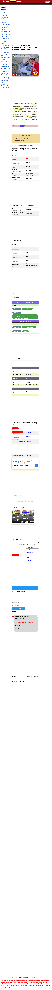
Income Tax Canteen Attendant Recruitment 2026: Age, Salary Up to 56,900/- (5, 15)
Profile (33, 3)
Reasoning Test (29, 552)
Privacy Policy (22, 977)
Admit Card (37, 1)
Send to (14, 495)
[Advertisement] (32, 15)
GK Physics (28, 557)
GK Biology (28, 560)
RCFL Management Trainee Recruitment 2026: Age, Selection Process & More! (5, 71)
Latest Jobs (23, 1)
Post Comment (18, 608)
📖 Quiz (28, 3)
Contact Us (32, 977)
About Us (27, 977)
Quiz (42, 1)
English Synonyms (30, 555)
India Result (30, 1)
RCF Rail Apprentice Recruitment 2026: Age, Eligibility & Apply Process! (5, 24)
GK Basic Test (29, 547)
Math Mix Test (29, 549)
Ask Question (21, 3)
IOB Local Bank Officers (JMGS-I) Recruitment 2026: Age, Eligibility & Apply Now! (5, 40)
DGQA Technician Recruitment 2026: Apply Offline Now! (5, 47)
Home (18, 1)
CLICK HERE (28, 428)
